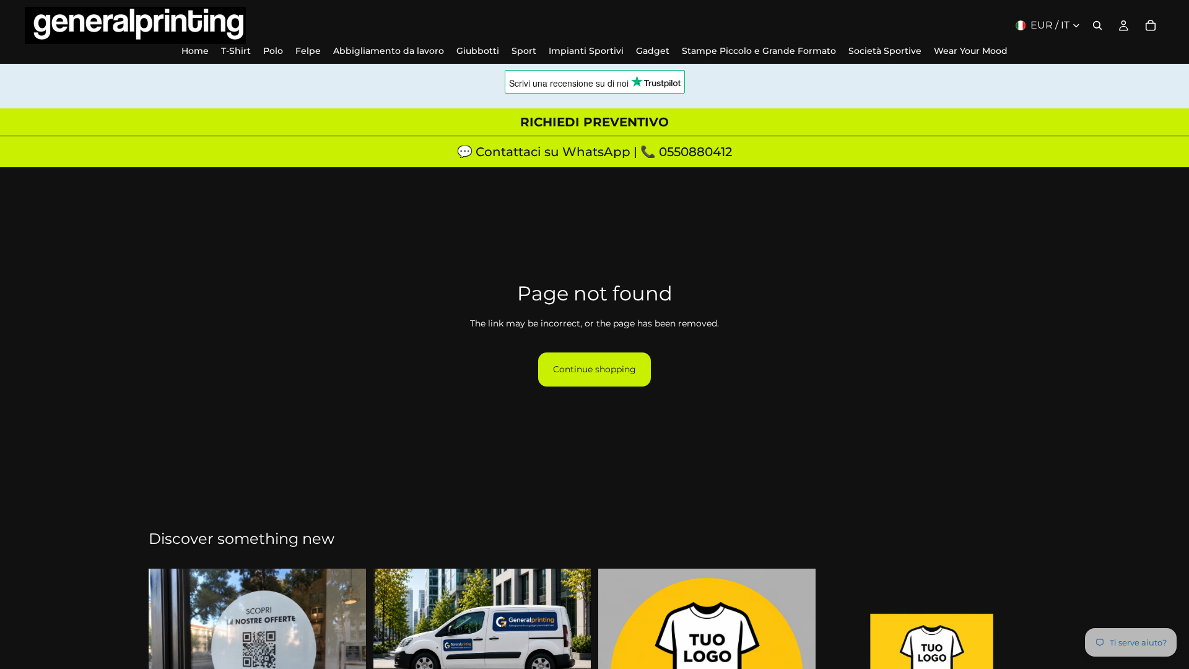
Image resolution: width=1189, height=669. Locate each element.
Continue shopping (594, 369)
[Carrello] (1150, 25)
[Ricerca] (1097, 25)
